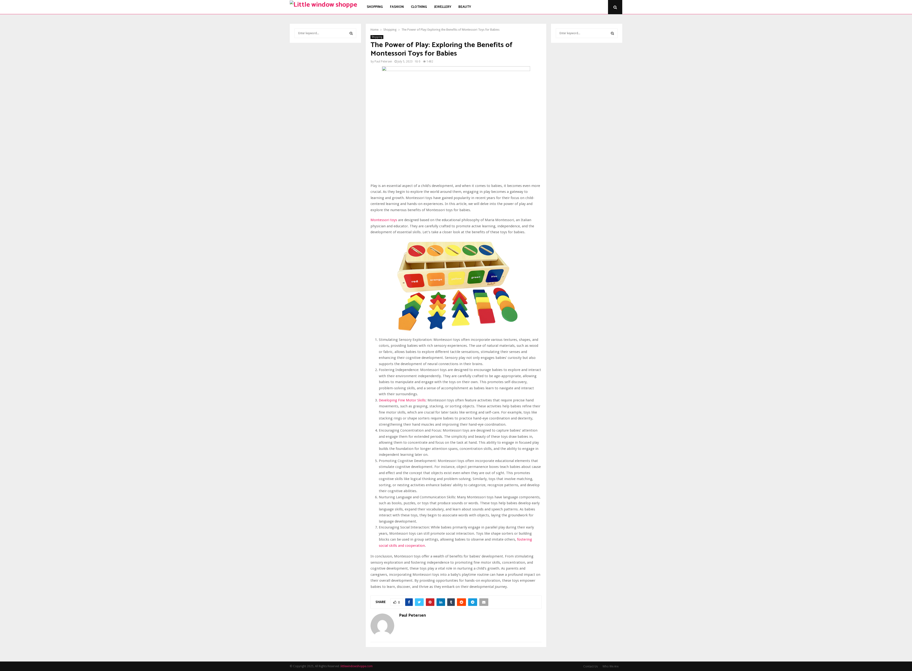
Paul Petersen (383, 61)
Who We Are (610, 666)
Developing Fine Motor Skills (402, 400)
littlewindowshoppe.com (357, 666)
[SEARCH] (351, 33)
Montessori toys (383, 220)
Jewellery (442, 7)
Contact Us (590, 666)
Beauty (464, 7)
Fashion (397, 7)
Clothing (419, 7)
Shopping (375, 7)
